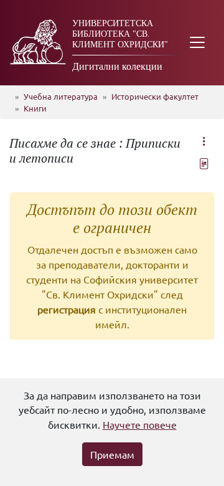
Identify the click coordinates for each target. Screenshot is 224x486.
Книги (35, 108)
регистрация (66, 309)
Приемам (112, 454)
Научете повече (140, 424)
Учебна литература (61, 96)
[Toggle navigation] (197, 42)
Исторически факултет (154, 96)
